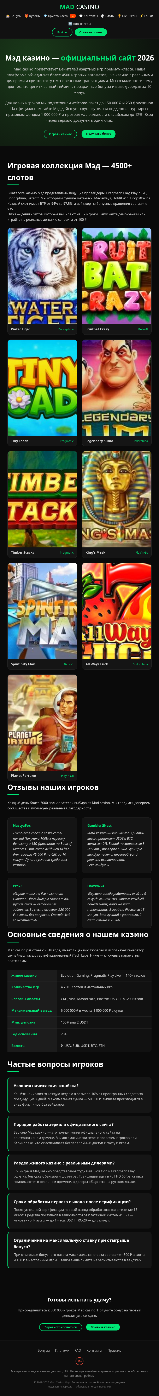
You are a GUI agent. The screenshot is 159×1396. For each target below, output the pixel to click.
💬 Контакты (88, 16)
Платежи (62, 1350)
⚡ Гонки (146, 16)
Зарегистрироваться (61, 1327)
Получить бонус (98, 134)
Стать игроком (90, 32)
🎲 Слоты (107, 16)
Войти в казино (103, 1327)
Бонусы (44, 1350)
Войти (62, 32)
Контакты (94, 1350)
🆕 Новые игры (79, 24)
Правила (114, 1350)
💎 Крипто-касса (58, 16)
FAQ (78, 1350)
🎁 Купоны (32, 16)
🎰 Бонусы (14, 16)
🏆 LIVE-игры (127, 16)
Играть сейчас (60, 134)
